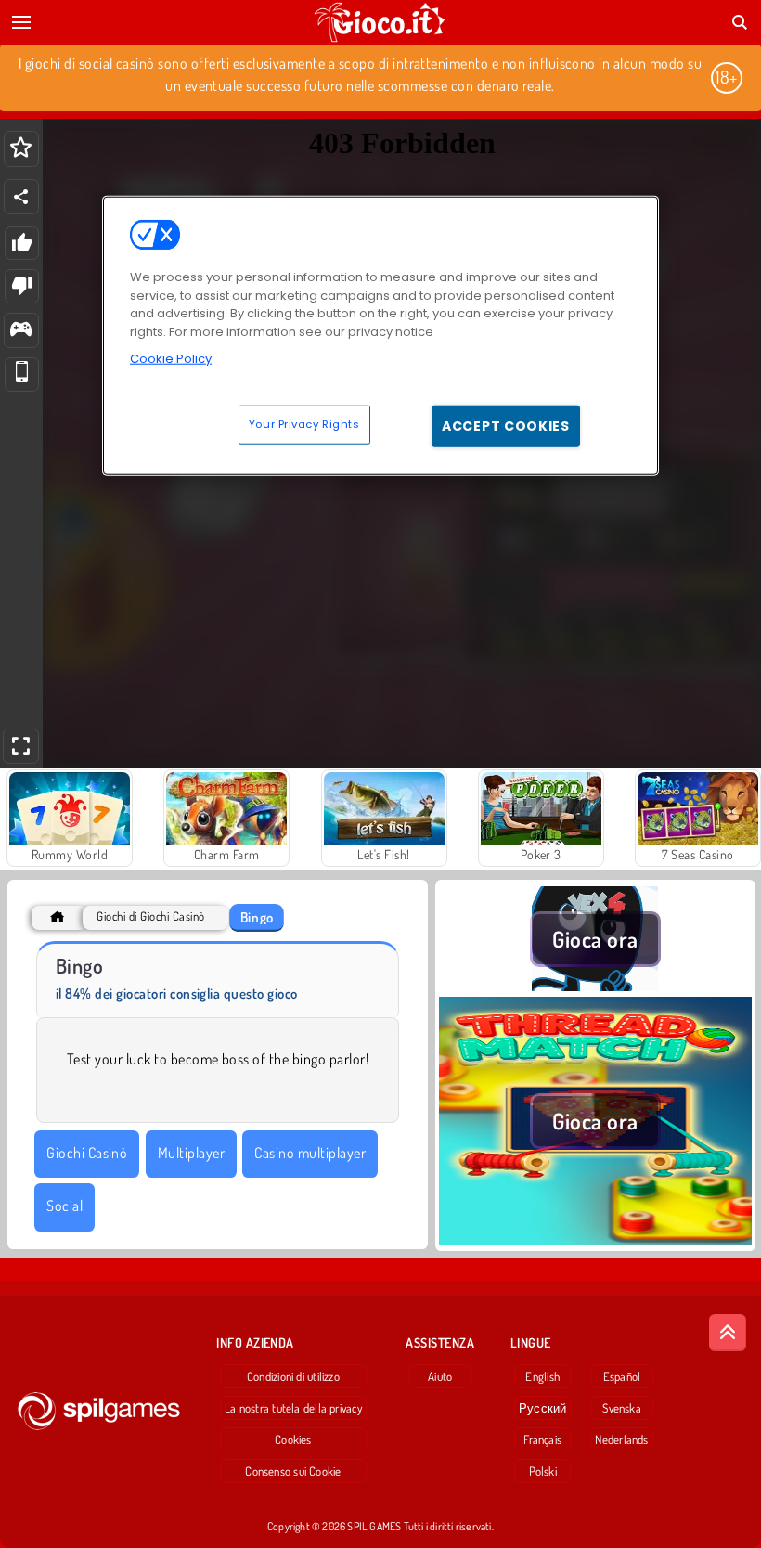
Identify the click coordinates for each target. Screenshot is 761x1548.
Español (622, 1376)
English (542, 1376)
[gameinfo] (21, 331)
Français (542, 1439)
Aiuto (440, 1376)
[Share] (21, 196)
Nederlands (621, 1439)
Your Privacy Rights (304, 423)
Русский (543, 1407)
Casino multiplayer (310, 1152)
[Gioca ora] (595, 985)
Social (64, 1205)
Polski (543, 1471)
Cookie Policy (171, 359)
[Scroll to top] (727, 1332)
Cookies (293, 1439)
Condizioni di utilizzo (293, 1376)
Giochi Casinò (86, 1152)
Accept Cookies (506, 425)
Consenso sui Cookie (293, 1471)
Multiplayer (191, 1152)
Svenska (621, 1407)
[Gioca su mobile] (22, 374)
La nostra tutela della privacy (293, 1407)
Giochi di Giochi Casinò (150, 916)
